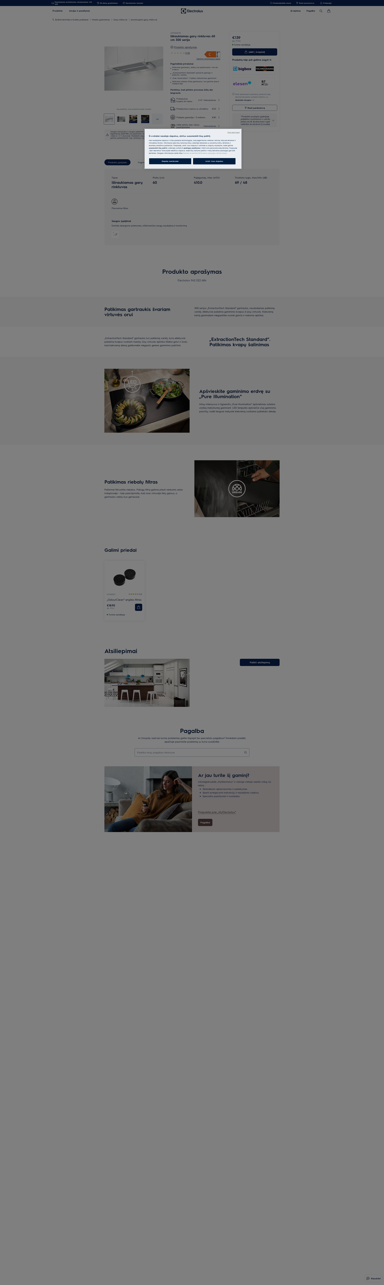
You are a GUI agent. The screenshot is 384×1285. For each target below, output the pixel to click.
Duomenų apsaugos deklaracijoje (213, 153)
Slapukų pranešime (190, 153)
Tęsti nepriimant (233, 132)
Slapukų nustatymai (170, 161)
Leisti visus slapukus (214, 161)
